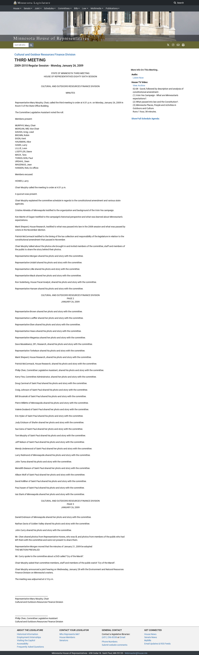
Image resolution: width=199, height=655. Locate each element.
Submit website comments (114, 645)
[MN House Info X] (168, 45)
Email (122, 637)
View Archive (139, 85)
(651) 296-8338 (109, 637)
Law (84, 8)
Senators (63, 640)
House (16, 8)
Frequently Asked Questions (30, 647)
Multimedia (96, 8)
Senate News (150, 637)
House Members (67, 637)
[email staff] (178, 45)
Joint (37, 8)
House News (150, 634)
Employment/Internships (29, 637)
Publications (112, 8)
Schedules (49, 8)
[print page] (183, 45)
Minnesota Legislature (34, 3)
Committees (64, 8)
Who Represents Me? (69, 634)
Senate (27, 8)
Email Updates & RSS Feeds (157, 643)
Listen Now (138, 77)
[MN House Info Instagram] (173, 45)
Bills (76, 8)
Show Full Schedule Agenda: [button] (146, 118)
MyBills (147, 640)
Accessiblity (22, 643)
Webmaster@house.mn (136, 653)
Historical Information (27, 634)
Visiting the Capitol (26, 640)
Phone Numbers (109, 641)
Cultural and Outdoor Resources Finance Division (44, 54)
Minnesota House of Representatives (51, 38)
